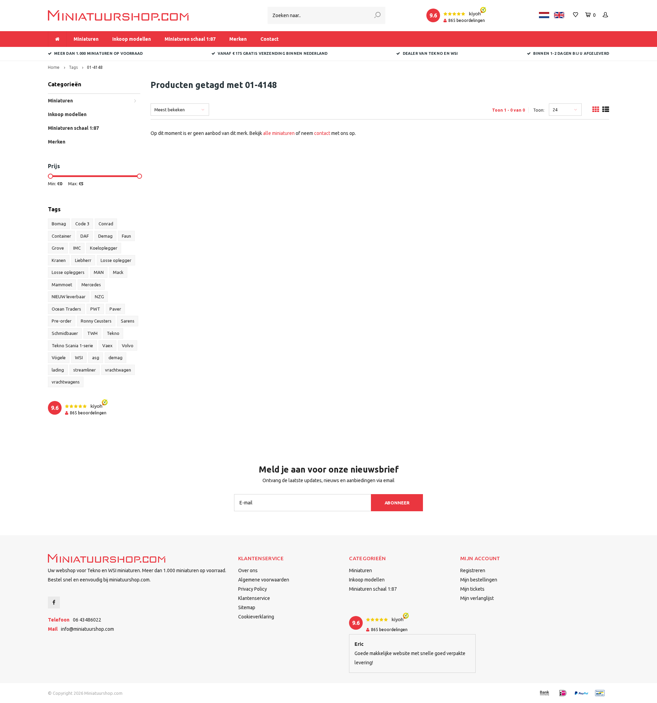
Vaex (107, 345)
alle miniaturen (279, 133)
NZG (99, 296)
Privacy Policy (252, 589)
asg (95, 357)
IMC (77, 248)
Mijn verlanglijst (477, 598)
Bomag (59, 223)
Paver (115, 308)
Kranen (59, 260)
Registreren (472, 570)
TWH (92, 333)
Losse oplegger (116, 260)
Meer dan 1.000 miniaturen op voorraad (98, 53)
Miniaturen (86, 39)
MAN (99, 272)
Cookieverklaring (256, 616)
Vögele (59, 357)
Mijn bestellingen (478, 579)
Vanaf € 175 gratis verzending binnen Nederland (272, 53)
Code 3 (82, 223)
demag (115, 357)
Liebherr (83, 260)
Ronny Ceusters (96, 320)
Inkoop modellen (131, 39)
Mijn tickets (472, 589)
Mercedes (91, 284)
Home (54, 67)
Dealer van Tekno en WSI (430, 53)
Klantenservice (254, 598)
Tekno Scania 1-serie (72, 345)
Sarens (127, 320)
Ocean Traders (66, 308)
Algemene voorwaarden (263, 579)
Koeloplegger (103, 248)
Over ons (248, 570)
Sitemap (246, 607)
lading (58, 369)
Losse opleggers (68, 272)
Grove (58, 248)
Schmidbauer (65, 333)
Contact (269, 39)
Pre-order (62, 320)
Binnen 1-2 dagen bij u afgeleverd (571, 53)
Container (61, 236)
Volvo (127, 345)
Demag (105, 236)
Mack (118, 272)
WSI (79, 357)
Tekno (113, 333)
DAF (84, 236)
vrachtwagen (118, 369)
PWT (95, 308)
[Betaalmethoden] (544, 693)
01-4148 (95, 67)
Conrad (106, 223)
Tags (73, 67)
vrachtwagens (66, 381)
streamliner (84, 369)
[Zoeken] (377, 15)
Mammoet (62, 284)
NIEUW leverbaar (69, 296)
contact (322, 133)
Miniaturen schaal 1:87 (190, 39)
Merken (238, 39)
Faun (126, 236)
